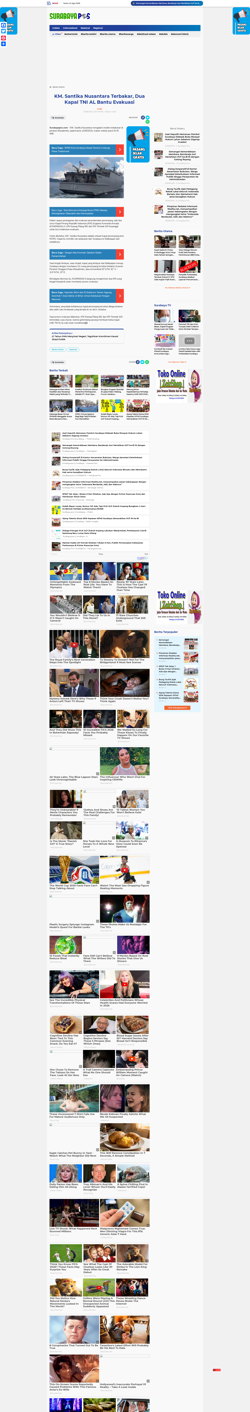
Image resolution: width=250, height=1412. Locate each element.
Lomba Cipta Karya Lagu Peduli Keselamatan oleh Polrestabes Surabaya (189, 351)
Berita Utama (163, 231)
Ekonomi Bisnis (180, 34)
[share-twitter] (148, 118)
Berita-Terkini (89, 34)
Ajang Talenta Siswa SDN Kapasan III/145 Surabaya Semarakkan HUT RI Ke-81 (100, 518)
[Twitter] (3, 31)
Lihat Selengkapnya (177, 708)
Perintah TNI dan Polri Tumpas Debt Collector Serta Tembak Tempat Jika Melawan (189, 326)
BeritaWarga (127, 34)
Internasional (70, 28)
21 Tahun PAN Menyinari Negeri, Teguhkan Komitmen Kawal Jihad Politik (85, 338)
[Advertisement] (125, 60)
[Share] (3, 44)
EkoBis (164, 34)
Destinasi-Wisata (147, 34)
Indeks (56, 28)
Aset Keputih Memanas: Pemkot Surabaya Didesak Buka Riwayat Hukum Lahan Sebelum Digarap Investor (182, 138)
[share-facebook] (143, 118)
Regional (98, 28)
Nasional (85, 28)
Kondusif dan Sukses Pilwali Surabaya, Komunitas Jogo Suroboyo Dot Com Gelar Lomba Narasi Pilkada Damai (163, 351)
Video (58, 34)
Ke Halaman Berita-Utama (177, 288)
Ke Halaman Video (176, 362)
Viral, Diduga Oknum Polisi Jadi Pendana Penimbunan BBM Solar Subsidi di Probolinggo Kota (189, 252)
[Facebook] (3, 25)
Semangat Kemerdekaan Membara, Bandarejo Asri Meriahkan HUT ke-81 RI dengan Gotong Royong (182, 155)
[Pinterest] (3, 38)
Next (146, 554)
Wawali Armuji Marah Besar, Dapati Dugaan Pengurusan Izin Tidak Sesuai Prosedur (164, 326)
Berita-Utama (108, 34)
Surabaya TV (162, 305)
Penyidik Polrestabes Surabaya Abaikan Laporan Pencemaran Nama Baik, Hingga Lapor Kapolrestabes (188, 277)
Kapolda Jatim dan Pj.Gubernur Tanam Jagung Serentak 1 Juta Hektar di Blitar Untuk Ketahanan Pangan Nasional (82, 296)
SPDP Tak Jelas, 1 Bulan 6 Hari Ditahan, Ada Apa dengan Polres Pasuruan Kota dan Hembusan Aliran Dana (169, 669)
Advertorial (71, 34)
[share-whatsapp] (148, 122)
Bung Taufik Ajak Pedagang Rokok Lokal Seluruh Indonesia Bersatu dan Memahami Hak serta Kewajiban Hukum (168, 3)
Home (55, 3)
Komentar (59, 118)
